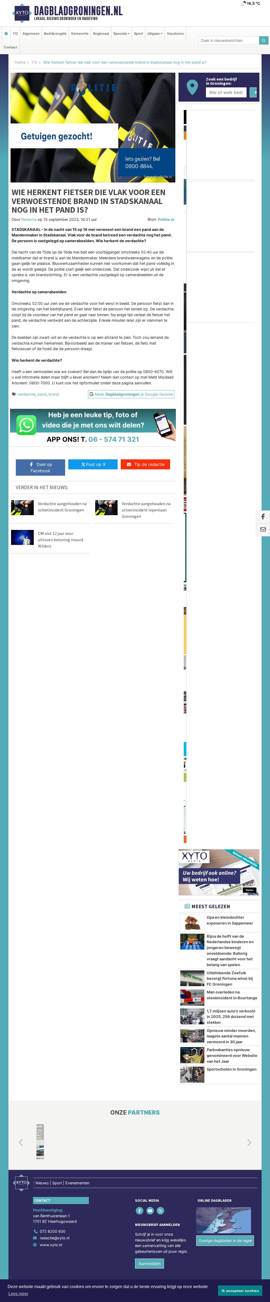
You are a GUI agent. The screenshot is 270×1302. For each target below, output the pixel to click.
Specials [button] (120, 34)
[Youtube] (150, 747)
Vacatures (175, 34)
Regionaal (101, 34)
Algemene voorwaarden (181, 832)
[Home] (6, 33)
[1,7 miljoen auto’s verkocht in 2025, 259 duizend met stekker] (192, 553)
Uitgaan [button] (153, 34)
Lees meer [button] (18, 1293)
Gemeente (80, 34)
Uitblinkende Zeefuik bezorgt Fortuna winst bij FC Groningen (230, 515)
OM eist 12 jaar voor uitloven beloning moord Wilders (60, 540)
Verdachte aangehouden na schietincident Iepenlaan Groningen (146, 510)
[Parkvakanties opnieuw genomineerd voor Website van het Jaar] (192, 592)
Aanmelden (149, 800)
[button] (14, 680)
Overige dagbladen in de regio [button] (225, 777)
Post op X (95, 464)
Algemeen (31, 34)
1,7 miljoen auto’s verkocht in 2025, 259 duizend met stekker (231, 553)
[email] (263, 530)
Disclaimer (212, 832)
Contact (10, 47)
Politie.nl (166, 219)
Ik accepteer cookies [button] (240, 1291)
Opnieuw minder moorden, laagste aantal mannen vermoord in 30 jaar (231, 573)
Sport (138, 34)
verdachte (26, 394)
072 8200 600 (52, 768)
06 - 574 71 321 (113, 439)
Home (20, 62)
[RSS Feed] (161, 747)
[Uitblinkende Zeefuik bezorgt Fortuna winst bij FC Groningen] (192, 515)
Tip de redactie (149, 464)
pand (41, 394)
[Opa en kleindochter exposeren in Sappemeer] (192, 459)
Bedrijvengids (55, 34)
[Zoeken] (264, 40)
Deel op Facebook (41, 467)
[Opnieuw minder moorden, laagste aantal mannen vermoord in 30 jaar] (192, 572)
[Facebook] (140, 747)
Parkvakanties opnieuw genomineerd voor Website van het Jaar (232, 592)
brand (54, 394)
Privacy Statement (239, 832)
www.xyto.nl (51, 781)
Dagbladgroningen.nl (78, 11)
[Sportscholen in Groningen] (192, 611)
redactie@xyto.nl (54, 775)
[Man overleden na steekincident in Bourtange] (192, 534)
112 (15, 34)
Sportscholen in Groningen (232, 606)
